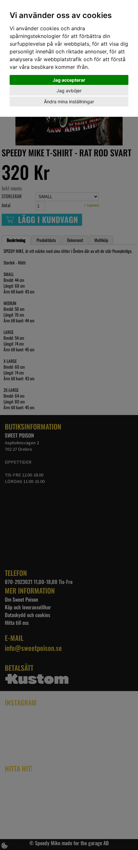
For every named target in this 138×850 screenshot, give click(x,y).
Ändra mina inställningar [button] (69, 101)
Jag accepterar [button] (69, 80)
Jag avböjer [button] (69, 90)
